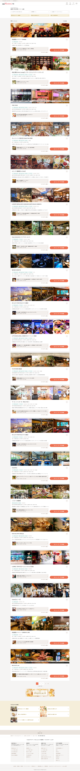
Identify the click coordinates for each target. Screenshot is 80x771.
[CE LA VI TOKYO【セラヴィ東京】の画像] (40, 294)
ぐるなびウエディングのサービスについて (55, 766)
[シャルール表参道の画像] (40, 492)
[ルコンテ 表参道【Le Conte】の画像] (40, 162)
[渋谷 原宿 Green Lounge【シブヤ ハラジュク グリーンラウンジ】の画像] (40, 63)
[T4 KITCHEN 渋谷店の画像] (40, 360)
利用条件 (22, 766)
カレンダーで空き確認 (59, 50)
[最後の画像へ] (67, 30)
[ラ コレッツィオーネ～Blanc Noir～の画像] (40, 393)
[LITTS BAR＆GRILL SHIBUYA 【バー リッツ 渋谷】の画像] (40, 327)
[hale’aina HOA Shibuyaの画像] (40, 524)
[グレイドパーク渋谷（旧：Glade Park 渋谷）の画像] (40, 129)
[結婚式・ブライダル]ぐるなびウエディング (17, 735)
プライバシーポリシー (27, 766)
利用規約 (18, 766)
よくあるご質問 (64, 766)
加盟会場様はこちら (41, 766)
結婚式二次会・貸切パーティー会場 (29, 735)
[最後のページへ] (48, 683)
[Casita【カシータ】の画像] (40, 590)
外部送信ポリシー (34, 766)
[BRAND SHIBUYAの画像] (40, 261)
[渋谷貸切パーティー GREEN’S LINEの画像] (40, 623)
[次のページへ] (45, 683)
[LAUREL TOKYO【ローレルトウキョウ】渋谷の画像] (40, 557)
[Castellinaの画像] (40, 459)
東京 (36, 735)
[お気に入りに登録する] (67, 39)
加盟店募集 (46, 766)
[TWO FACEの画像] (40, 96)
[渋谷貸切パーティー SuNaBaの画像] (40, 30)
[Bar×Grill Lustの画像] (40, 656)
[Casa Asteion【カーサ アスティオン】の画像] (40, 228)
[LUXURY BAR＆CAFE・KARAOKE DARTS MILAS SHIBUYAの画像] (40, 195)
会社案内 (14, 766)
